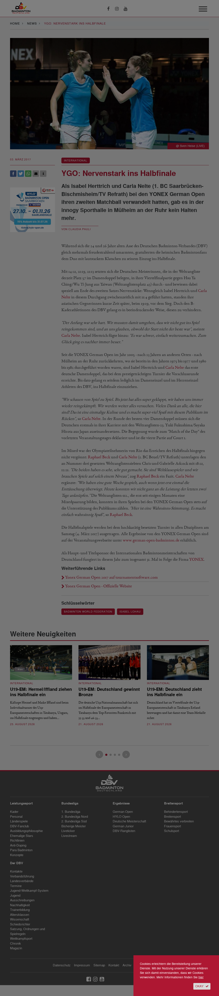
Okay (199, 986)
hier (201, 977)
